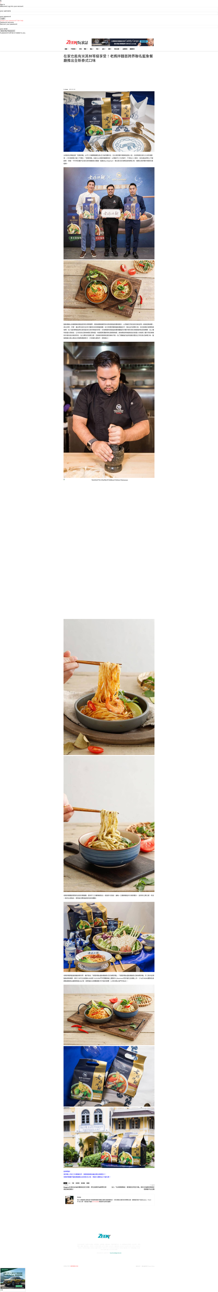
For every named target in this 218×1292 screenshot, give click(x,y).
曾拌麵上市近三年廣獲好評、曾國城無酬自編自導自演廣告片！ (85, 1174)
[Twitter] (149, 35)
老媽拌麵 (77, 1183)
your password (5, 16)
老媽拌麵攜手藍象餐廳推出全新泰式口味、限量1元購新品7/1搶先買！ (87, 1177)
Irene (66, 89)
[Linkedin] (74, 1257)
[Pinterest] (78, 1257)
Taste (65, 52)
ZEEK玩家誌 (95, 1201)
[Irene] (70, 1200)
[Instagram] (146, 35)
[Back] (1, 3)
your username (5, 11)
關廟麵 (88, 1183)
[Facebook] (144, 35)
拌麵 (73, 1183)
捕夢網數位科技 (74, 1266)
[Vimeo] (151, 35)
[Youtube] (153, 35)
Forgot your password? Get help (11, 20)
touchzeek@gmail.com (115, 1253)
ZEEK (69, 1183)
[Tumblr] (83, 1257)
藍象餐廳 (83, 1183)
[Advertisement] (109, 76)
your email (3, 29)
